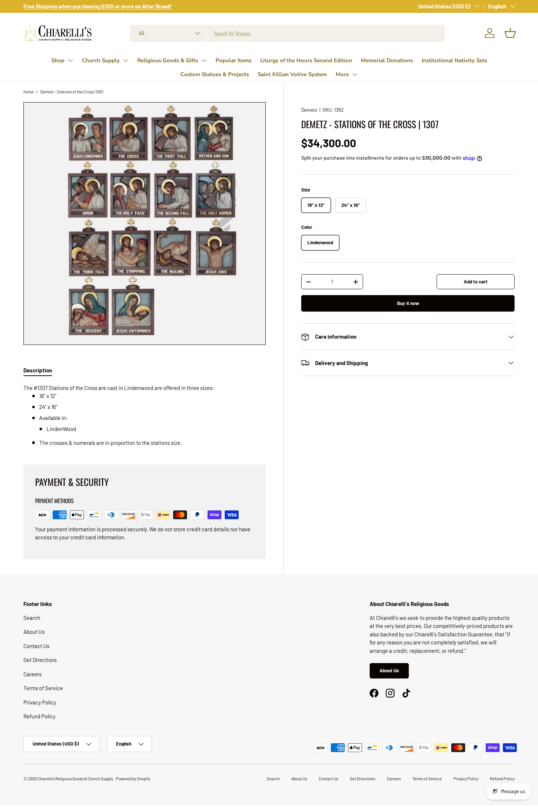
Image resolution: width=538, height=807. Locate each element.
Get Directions (40, 660)
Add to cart (475, 282)
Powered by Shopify (133, 778)
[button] (510, 33)
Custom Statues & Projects (214, 74)
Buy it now (408, 303)
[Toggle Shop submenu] (70, 60)
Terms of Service (43, 688)
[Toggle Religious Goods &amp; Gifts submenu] (203, 60)
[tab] (37, 370)
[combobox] (287, 33)
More (342, 74)
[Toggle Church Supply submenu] (125, 60)
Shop (57, 60)
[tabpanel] (144, 415)
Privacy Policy (39, 702)
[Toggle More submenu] (354, 74)
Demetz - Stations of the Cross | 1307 (71, 91)
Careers (32, 674)
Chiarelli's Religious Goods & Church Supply (75, 778)
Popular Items (233, 60)
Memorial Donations (387, 60)
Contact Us (36, 646)
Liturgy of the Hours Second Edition (306, 60)
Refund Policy (39, 716)
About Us (34, 631)
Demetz (309, 110)
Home (28, 91)
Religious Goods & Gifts (167, 60)
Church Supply (101, 60)
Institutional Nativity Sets (454, 60)
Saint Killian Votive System (292, 74)
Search (31, 617)
